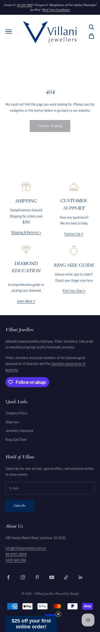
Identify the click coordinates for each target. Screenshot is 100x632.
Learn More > (26, 301)
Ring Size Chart (16, 439)
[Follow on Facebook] (8, 577)
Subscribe (20, 505)
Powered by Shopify (67, 594)
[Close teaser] (58, 614)
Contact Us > (73, 233)
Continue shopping (50, 125)
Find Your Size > (74, 290)
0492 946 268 (16, 560)
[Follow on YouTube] (51, 577)
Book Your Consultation (56, 10)
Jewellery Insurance (19, 430)
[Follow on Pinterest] (37, 577)
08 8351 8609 (24, 5)
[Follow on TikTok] (66, 577)
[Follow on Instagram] (23, 577)
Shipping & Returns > (26, 232)
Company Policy (16, 413)
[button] (31, 624)
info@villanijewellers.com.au (26, 548)
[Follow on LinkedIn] (80, 577)
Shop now (12, 422)
